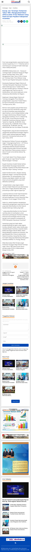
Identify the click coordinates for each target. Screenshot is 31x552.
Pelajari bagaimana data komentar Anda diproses (14, 351)
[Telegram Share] (24, 21)
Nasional (11, 22)
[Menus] (2, 2)
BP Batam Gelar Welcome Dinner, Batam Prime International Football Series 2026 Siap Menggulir (8, 395)
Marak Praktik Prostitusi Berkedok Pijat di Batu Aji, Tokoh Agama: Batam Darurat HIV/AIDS (8, 295)
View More (15, 401)
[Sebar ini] (18, 21)
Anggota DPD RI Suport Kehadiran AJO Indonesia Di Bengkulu (8, 273)
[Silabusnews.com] (16, 1)
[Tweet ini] (21, 21)
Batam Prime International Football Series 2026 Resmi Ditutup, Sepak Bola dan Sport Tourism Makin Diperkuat (8, 308)
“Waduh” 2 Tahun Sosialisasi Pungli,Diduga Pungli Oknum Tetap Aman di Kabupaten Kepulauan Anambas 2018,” (23, 275)
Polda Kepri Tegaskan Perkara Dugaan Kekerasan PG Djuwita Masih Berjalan (22, 295)
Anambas (4, 22)
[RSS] (15, 266)
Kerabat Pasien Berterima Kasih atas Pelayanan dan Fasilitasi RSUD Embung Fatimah (22, 308)
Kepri (8, 22)
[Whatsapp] (27, 21)
